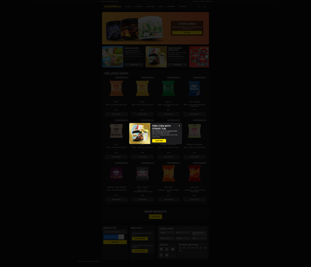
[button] (179, 125)
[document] (155, 133)
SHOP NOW (159, 140)
